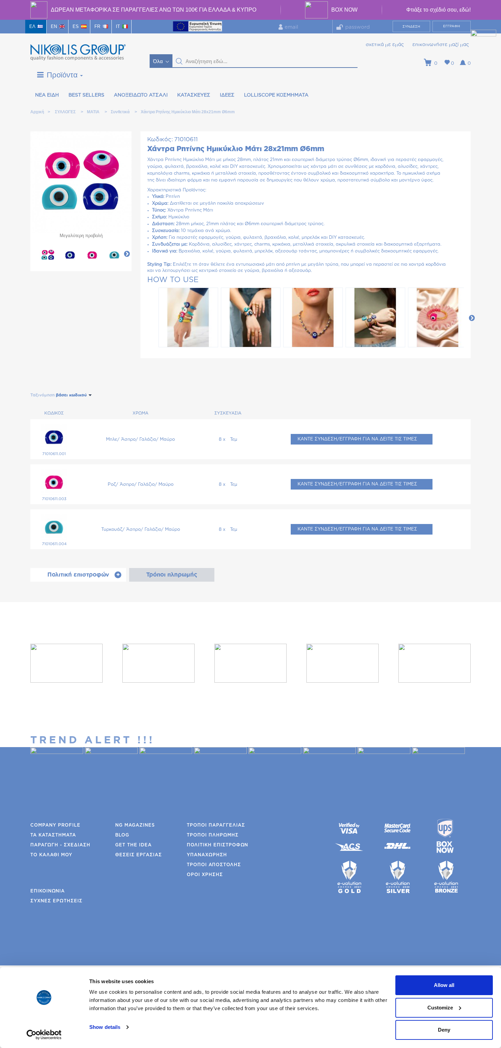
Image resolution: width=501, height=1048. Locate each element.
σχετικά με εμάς (385, 44)
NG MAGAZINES (135, 825)
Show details (104, 1027)
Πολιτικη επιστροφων (217, 845)
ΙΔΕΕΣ (227, 95)
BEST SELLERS (86, 95)
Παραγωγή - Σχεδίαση (60, 845)
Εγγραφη (451, 26)
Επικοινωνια (47, 891)
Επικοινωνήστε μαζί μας (440, 44)
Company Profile (55, 825)
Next (126, 253)
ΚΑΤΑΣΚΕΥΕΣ (193, 95)
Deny (444, 1030)
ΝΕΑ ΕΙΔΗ (47, 95)
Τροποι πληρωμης (213, 835)
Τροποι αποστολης (214, 865)
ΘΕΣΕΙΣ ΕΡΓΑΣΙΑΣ (138, 855)
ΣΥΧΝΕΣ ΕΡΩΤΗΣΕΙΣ (56, 901)
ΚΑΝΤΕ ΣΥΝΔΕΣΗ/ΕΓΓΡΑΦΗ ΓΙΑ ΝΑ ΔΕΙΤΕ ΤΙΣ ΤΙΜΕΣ (357, 439)
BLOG (122, 835)
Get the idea (133, 845)
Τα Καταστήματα (53, 835)
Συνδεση (411, 26)
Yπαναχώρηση (207, 855)
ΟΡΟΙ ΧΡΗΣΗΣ (205, 875)
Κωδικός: (160, 139)
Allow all (444, 985)
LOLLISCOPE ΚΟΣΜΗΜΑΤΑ (276, 95)
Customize (440, 1007)
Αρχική (36, 112)
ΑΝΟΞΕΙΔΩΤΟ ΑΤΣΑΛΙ (141, 95)
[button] (179, 61)
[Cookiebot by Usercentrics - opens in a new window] (44, 1035)
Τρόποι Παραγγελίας (216, 825)
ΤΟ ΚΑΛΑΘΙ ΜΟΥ (51, 855)
